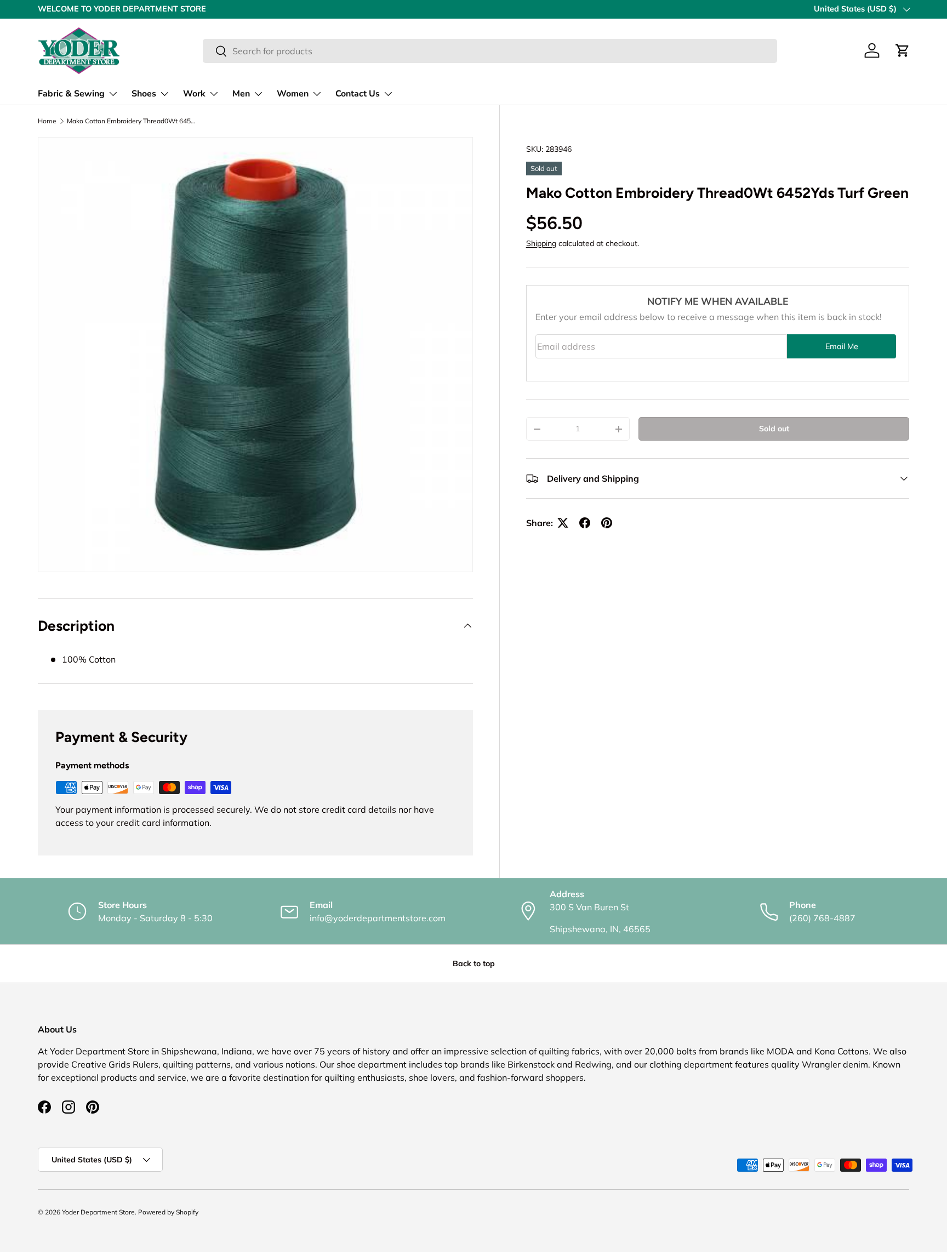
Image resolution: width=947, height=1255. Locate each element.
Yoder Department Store (98, 1212)
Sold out (774, 428)
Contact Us (357, 94)
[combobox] (490, 51)
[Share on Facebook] (585, 523)
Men (241, 94)
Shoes (144, 94)
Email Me (841, 346)
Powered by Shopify (168, 1212)
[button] (903, 50)
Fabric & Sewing (71, 94)
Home (47, 121)
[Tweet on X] (563, 523)
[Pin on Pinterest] (607, 523)
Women (293, 94)
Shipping (541, 243)
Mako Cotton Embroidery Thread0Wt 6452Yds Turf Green (132, 121)
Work (194, 94)
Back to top (474, 963)
